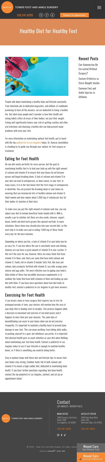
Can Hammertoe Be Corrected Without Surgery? (88, 69)
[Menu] (99, 7)
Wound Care (91, 447)
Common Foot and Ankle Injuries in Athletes (87, 92)
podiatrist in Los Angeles (28, 142)
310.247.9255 (25, 15)
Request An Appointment (74, 15)
